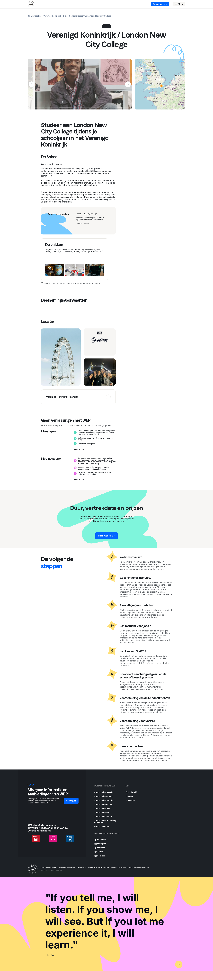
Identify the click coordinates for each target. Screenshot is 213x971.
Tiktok (100, 852)
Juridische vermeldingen (49, 867)
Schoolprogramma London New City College (90, 16)
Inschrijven (71, 801)
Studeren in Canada (103, 796)
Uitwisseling (36, 16)
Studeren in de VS (102, 827)
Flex (65, 16)
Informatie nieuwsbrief (118, 867)
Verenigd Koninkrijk (52, 16)
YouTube (101, 856)
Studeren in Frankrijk (103, 800)
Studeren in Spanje (103, 816)
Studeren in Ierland (103, 804)
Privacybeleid (92, 867)
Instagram (101, 844)
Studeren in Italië (102, 808)
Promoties (130, 800)
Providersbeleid (103, 867)
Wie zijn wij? (131, 792)
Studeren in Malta (102, 812)
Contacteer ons (160, 4)
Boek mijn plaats (106, 536)
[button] (161, 85)
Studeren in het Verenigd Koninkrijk (105, 821)
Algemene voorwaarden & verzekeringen (72, 867)
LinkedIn (101, 848)
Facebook (101, 840)
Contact (129, 796)
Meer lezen (79, 449)
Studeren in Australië (104, 792)
